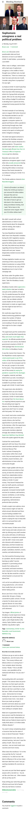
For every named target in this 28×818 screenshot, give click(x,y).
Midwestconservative (9, 790)
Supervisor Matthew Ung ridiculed (13, 435)
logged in (13, 806)
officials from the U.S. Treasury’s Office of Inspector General (13, 151)
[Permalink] (2, 44)
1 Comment (14, 47)
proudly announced (14, 163)
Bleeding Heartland (14, 2)
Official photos (14, 612)
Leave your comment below (11, 647)
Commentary (10, 629)
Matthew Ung (6, 634)
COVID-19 (18, 629)
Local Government (14, 631)
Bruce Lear (5, 47)
